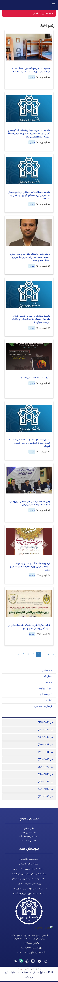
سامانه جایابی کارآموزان (28, 864)
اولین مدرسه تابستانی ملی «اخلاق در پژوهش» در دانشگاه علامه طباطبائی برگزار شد (29, 503)
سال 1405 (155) (45, 722)
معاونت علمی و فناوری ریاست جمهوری (28, 869)
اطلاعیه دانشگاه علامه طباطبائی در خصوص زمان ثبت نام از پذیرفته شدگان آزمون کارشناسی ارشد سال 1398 (29, 195)
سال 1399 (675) (45, 767)
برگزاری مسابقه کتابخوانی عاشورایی (34, 378)
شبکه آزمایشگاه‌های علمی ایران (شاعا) (28, 893)
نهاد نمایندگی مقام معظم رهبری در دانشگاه (28, 873)
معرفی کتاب (46, 676)
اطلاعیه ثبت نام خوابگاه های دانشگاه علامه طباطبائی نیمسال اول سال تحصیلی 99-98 (31, 70)
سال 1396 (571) (45, 789)
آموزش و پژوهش (44, 688)
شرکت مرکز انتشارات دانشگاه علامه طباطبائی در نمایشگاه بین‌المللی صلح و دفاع (29, 627)
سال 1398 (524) (45, 774)
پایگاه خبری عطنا (29, 832)
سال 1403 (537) (45, 737)
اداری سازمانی (46, 694)
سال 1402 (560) (45, 744)
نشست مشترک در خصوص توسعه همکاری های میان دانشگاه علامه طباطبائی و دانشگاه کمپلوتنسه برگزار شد (31, 319)
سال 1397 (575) (45, 781)
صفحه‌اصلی (47, 13)
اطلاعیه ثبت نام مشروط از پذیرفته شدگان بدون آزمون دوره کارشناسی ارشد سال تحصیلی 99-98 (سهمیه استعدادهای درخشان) (29, 134)
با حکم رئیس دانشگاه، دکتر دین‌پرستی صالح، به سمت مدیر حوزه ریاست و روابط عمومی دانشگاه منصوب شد (30, 257)
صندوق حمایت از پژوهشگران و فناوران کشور (29, 888)
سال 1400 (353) (45, 759)
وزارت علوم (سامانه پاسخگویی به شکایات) (28, 878)
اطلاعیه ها (47, 700)
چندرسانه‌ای (47, 670)
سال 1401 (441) (45, 752)
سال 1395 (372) (45, 796)
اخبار (35, 13)
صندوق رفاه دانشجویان (28, 859)
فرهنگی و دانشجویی (43, 706)
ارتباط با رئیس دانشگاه (28, 836)
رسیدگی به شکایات (28, 840)
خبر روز (32, 77)
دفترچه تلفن (29, 828)
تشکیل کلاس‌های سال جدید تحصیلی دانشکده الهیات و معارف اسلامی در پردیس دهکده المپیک (29, 443)
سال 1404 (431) (45, 729)
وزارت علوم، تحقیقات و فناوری (29, 883)
